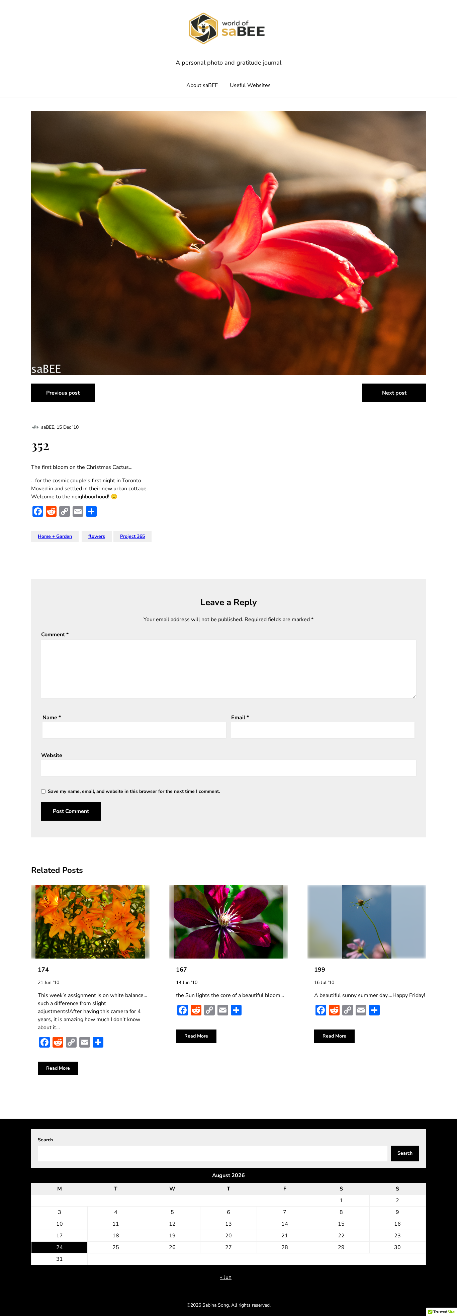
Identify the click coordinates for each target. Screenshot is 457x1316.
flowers (96, 536)
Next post (394, 393)
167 (181, 970)
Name (51, 717)
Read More (58, 1068)
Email (240, 717)
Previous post (63, 393)
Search (45, 1140)
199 (319, 970)
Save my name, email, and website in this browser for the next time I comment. (134, 791)
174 (43, 970)
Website (51, 755)
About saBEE (202, 85)
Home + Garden (55, 536)
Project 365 (132, 536)
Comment (55, 634)
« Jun (226, 1277)
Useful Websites (250, 85)
